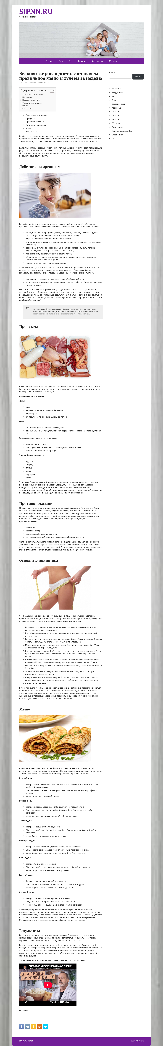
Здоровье (82, 61)
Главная (49, 61)
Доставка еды (118, 104)
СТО (114, 138)
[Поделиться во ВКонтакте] (27, 1026)
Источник (23, 1010)
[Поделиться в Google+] (39, 1026)
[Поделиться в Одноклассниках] (33, 1026)
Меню (25, 106)
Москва (115, 111)
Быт (70, 61)
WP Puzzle (140, 1041)
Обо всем (112, 61)
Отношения (97, 61)
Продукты (27, 97)
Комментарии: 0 (44, 83)
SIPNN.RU (36, 11)
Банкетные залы (119, 88)
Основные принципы (32, 103)
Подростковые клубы (122, 131)
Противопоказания (31, 100)
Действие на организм (32, 94)
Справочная (117, 134)
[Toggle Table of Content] (51, 91)
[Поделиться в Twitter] (45, 1026)
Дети (61, 61)
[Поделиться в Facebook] (21, 1026)
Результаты (27, 108)
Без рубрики (117, 92)
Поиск (112, 72)
